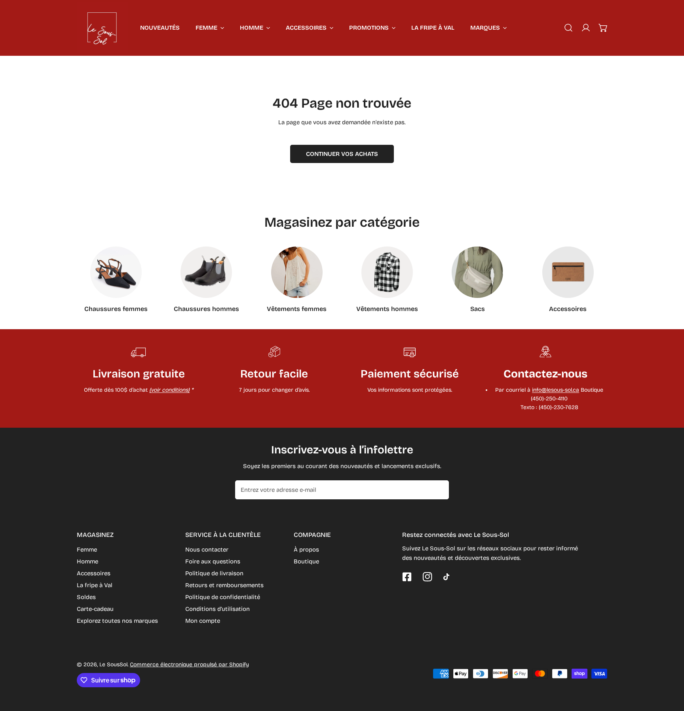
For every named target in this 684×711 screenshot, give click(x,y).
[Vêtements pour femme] (297, 272)
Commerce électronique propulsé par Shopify (189, 664)
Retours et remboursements (224, 585)
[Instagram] (427, 576)
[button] (603, 27)
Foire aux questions (212, 561)
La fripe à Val (94, 585)
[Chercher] (568, 27)
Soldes (86, 597)
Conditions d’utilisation (217, 608)
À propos (306, 549)
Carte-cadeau (95, 608)
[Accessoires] (568, 272)
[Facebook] (407, 576)
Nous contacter (206, 549)
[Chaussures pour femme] (116, 272)
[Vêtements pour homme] (387, 272)
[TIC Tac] (448, 577)
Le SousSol (113, 664)
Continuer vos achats (342, 153)
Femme (87, 549)
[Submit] (438, 489)
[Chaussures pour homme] (206, 272)
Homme (87, 561)
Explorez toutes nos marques (117, 620)
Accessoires (93, 573)
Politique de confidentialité (222, 597)
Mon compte (202, 620)
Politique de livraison (214, 573)
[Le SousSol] (102, 27)
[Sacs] (477, 272)
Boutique (306, 561)
